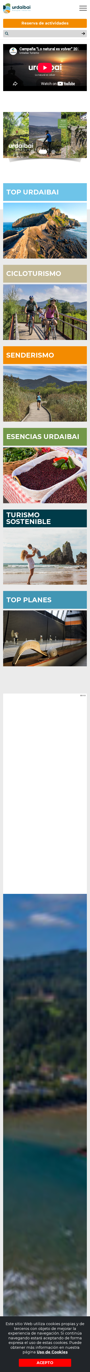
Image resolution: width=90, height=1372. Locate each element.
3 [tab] (53, 152)
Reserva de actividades (45, 23)
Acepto (45, 1362)
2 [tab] (43, 152)
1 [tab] (32, 152)
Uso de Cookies (52, 1352)
